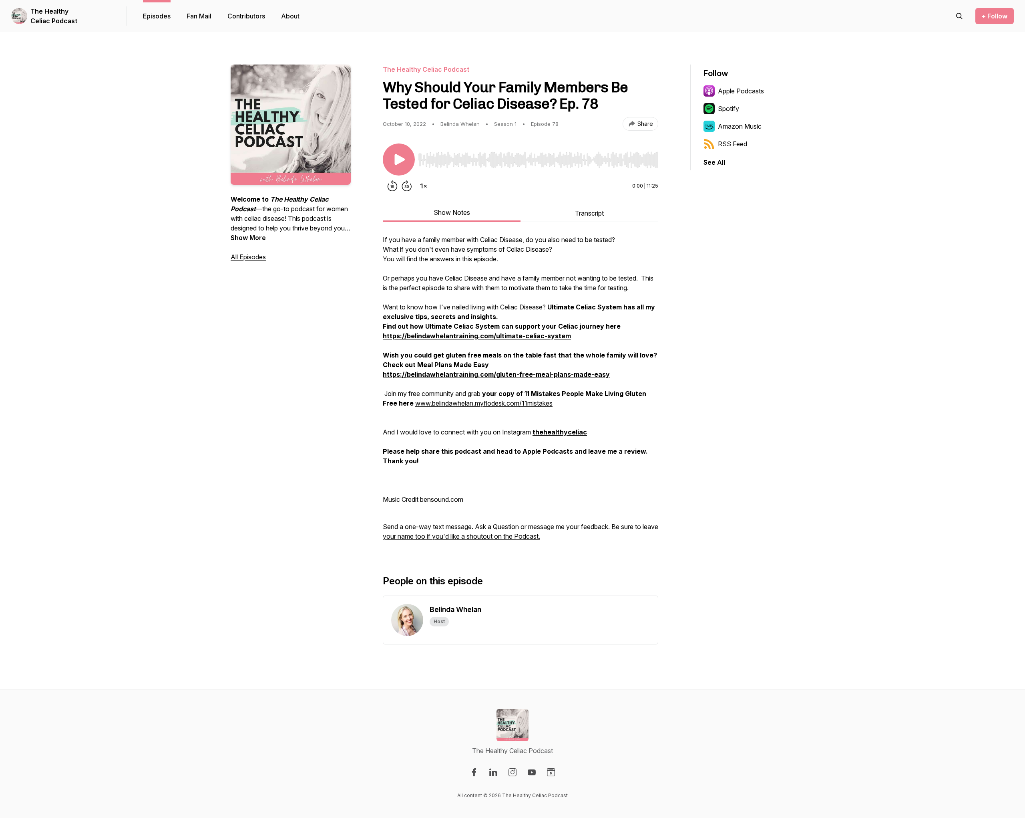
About (290, 16)
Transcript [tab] (589, 213)
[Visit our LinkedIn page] (493, 772)
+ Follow (994, 16)
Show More (248, 238)
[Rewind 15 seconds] (392, 186)
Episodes (157, 16)
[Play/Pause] (399, 159)
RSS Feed (732, 144)
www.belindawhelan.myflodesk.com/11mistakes (484, 403)
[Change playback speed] (424, 186)
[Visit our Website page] (551, 772)
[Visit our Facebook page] (474, 772)
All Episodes (248, 257)
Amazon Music (740, 126)
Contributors (246, 16)
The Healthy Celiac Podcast (53, 16)
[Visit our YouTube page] (532, 772)
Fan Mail (199, 16)
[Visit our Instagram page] (512, 772)
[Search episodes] (959, 16)
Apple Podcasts (741, 91)
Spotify (728, 109)
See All (714, 162)
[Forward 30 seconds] (406, 186)
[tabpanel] (520, 392)
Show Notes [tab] (452, 212)
